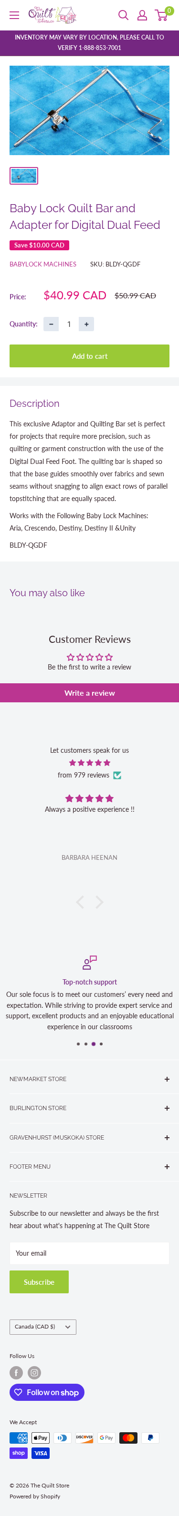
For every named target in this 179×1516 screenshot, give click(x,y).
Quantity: (24, 324)
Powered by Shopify (35, 1496)
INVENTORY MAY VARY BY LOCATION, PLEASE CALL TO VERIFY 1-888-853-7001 (89, 42)
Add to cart (89, 356)
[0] (162, 15)
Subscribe (39, 1282)
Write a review (89, 692)
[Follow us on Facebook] (16, 1372)
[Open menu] (14, 15)
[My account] (142, 15)
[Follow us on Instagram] (34, 1372)
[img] (89, 763)
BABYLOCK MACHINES (43, 264)
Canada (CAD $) (35, 1326)
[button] (82, 902)
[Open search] (123, 15)
